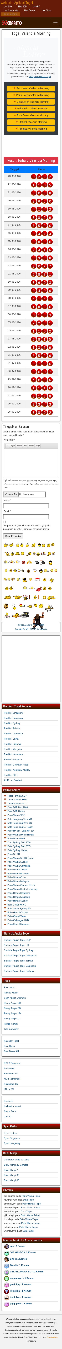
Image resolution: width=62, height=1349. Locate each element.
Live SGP (22, 6)
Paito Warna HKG (16, 838)
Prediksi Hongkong (13, 718)
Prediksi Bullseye (12, 744)
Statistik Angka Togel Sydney (18, 950)
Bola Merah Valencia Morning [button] (32, 101)
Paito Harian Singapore (18, 897)
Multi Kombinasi (12, 1078)
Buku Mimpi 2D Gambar (16, 1165)
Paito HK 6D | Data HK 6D (20, 830)
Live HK (36, 6)
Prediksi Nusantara (13, 754)
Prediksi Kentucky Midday (17, 770)
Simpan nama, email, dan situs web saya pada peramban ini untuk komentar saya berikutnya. (26, 527)
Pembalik (8, 1101)
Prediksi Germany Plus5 (16, 764)
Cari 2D (7, 1116)
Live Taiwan (29, 10)
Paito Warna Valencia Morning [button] (32, 88)
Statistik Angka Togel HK (16, 945)
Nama (7, 500)
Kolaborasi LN (11, 1084)
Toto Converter (11, 1029)
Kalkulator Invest (12, 1106)
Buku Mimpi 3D (11, 1175)
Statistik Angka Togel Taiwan (18, 960)
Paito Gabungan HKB (18, 920)
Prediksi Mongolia (13, 749)
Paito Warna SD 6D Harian (20, 858)
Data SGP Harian (16, 811)
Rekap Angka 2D (12, 1003)
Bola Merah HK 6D (16, 904)
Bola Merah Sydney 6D (18, 908)
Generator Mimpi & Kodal (16, 1159)
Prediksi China (11, 738)
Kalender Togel (11, 1041)
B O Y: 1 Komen (18, 1259)
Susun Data (10, 1111)
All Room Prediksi (13, 780)
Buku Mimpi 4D (11, 1180)
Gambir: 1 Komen (19, 1265)
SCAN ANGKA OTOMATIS (31, 625)
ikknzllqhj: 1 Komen (20, 1291)
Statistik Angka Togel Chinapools (20, 955)
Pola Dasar (9, 1046)
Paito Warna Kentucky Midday (22, 889)
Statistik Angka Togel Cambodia (20, 966)
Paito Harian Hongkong (18, 893)
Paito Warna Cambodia (18, 866)
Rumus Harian (11, 992)
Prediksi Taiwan (12, 728)
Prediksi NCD (10, 775)
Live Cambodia (11, 10)
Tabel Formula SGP (17, 796)
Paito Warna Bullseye (18, 873)
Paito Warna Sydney (17, 862)
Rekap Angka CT (12, 1018)
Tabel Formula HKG (17, 799)
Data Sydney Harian (17, 850)
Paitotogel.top (52, 1337)
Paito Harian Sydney (17, 900)
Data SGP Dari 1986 (17, 807)
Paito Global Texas (16, 916)
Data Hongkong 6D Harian (20, 827)
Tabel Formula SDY (17, 803)
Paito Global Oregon (17, 912)
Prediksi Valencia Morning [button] (32, 128)
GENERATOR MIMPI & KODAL (31, 629)
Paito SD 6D (13, 854)
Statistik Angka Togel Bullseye (19, 971)
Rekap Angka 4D (12, 1013)
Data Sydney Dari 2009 (18, 842)
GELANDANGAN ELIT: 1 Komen (27, 1271)
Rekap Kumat (11, 1024)
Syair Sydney (10, 1133)
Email (7, 511)
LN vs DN (9, 1089)
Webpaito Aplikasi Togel (17, 3)
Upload (31, 483)
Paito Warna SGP (16, 815)
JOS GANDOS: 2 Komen (23, 1252)
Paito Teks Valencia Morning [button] (32, 108)
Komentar (9, 439)
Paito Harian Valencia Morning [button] (32, 95)
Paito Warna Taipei (31, 1196)
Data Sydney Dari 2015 (18, 846)
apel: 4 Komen (17, 1246)
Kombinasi (9, 1068)
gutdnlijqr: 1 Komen (20, 1284)
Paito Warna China (16, 877)
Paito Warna (10, 987)
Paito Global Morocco (18, 924)
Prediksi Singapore (13, 713)
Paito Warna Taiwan (17, 869)
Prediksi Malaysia (13, 759)
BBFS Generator (12, 1063)
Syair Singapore (12, 1138)
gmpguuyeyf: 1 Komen (22, 1278)
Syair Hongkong (12, 1143)
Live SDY (8, 6)
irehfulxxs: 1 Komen (20, 1297)
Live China (46, 10)
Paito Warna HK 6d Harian (20, 834)
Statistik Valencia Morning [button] (32, 122)
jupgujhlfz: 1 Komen (21, 1303)
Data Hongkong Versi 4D (19, 819)
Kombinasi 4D (11, 1073)
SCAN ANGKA (10, 14)
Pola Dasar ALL (11, 1051)
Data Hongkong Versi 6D (19, 823)
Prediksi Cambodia (13, 733)
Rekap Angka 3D (12, 1008)
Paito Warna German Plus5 (21, 885)
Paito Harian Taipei (31, 1203)
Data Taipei (28, 1199)
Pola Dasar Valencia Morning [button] (32, 115)
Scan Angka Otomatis (15, 998)
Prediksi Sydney (12, 723)
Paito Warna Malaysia (18, 881)
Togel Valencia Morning (31, 33)
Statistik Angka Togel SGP (17, 940)
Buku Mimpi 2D (11, 1170)
